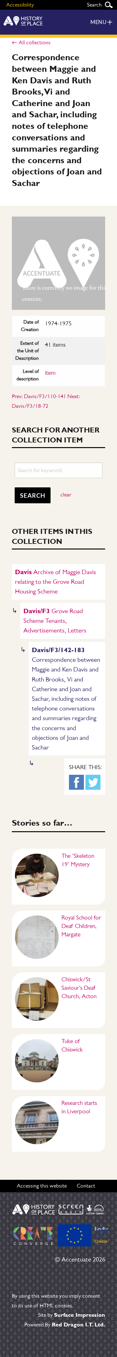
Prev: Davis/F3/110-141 (39, 396)
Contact (86, 1186)
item (50, 372)
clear (66, 494)
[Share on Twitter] (92, 782)
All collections (34, 42)
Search (109, 5)
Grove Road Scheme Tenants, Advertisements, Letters (54, 620)
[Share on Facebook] (76, 782)
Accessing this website (42, 1186)
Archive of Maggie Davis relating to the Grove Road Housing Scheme (55, 581)
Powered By (64, 1324)
